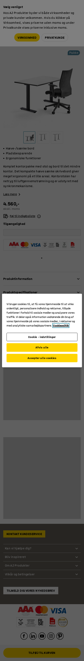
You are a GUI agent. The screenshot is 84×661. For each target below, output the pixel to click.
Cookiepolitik (61, 325)
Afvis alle (42, 347)
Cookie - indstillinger (42, 337)
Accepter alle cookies (42, 358)
